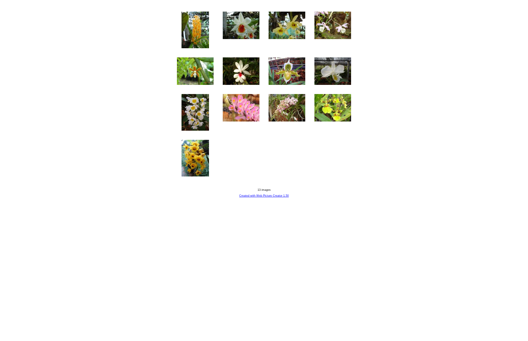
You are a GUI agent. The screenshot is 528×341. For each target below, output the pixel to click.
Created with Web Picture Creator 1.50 (264, 195)
